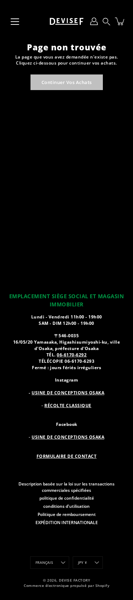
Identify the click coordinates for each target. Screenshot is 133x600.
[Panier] (120, 21)
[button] (106, 21)
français (44, 562)
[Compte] (94, 21)
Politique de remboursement (67, 514)
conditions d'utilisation (66, 506)
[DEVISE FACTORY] (66, 21)
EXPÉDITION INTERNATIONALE (66, 522)
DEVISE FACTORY (74, 580)
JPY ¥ (82, 562)
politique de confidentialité (66, 498)
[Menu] (15, 21)
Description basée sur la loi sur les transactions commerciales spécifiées (66, 487)
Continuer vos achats (66, 82)
